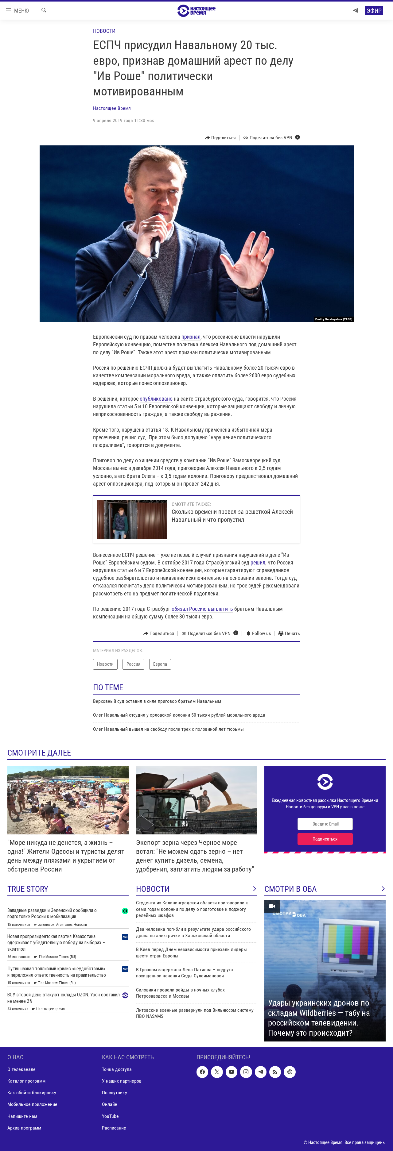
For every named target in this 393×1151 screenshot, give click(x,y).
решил (258, 562)
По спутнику (114, 1092)
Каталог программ (26, 1081)
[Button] (220, 138)
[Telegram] (355, 10)
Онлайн (109, 1104)
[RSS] (275, 1072)
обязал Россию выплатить (202, 609)
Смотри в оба (290, 889)
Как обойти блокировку (31, 1092)
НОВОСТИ (153, 889)
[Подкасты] (289, 1072)
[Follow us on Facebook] (202, 1072)
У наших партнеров (122, 1081)
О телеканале (21, 1069)
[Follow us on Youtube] (231, 1072)
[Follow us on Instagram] (246, 1072)
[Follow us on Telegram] (261, 1072)
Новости (104, 31)
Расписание (114, 1128)
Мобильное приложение (32, 1104)
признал (190, 336)
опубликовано (156, 398)
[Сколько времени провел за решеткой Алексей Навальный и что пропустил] (132, 519)
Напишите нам (22, 1116)
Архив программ (24, 1128)
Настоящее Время (112, 108)
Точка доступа (117, 1069)
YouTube (110, 1116)
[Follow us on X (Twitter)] (217, 1072)
